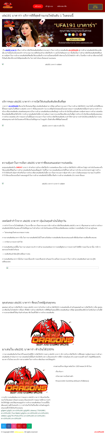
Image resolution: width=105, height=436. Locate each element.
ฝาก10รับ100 (18, 410)
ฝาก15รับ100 (5, 413)
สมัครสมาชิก (62, 6)
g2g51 (9, 410)
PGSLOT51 (19, 416)
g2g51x (24, 413)
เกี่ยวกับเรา (59, 371)
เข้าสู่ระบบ (49, 6)
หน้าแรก (38, 6)
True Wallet (16, 413)
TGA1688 (41, 410)
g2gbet (3, 410)
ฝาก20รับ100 (32, 413)
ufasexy (33, 410)
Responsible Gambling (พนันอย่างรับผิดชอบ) (72, 381)
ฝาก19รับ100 (16, 418)
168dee (4, 416)
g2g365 (26, 410)
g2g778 (10, 416)
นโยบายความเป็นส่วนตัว (64, 376)
